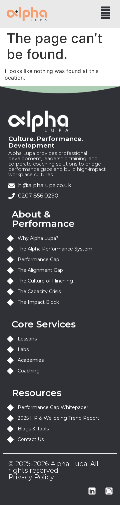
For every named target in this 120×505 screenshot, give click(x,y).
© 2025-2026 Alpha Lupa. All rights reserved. (53, 467)
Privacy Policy (31, 477)
